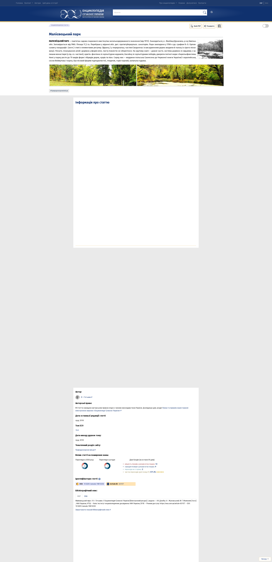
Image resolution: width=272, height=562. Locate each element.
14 (156, 464)
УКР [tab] (79, 496)
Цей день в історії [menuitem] (50, 3)
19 (76, 430)
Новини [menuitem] (181, 3)
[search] (211, 13)
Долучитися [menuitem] (192, 3)
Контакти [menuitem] (202, 3)
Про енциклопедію (167, 3)
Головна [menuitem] (19, 3)
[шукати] (204, 12)
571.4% (157, 472)
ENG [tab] (85, 496)
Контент (28, 3)
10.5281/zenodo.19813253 (94, 484)
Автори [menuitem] (38, 3)
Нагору (264, 559)
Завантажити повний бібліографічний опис (92, 510)
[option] (266, 3)
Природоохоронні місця (59, 91)
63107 (121, 484)
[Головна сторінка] (70, 13)
